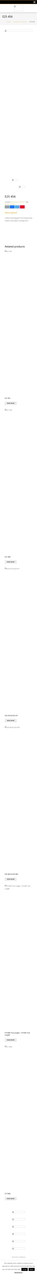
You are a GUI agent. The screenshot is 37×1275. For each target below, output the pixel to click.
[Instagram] (10, 2)
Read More (18, 1272)
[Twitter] (7, 2)
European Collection (20, 22)
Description (11, 212)
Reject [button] (31, 1269)
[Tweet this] (17, 206)
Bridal (6, 204)
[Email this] (7, 206)
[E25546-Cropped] (18, 103)
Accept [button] (25, 1269)
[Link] (18, 8)
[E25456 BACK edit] (22, 188)
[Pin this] (22, 206)
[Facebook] (3, 2)
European (12, 204)
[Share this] (12, 206)
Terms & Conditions (18, 1257)
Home (9, 22)
